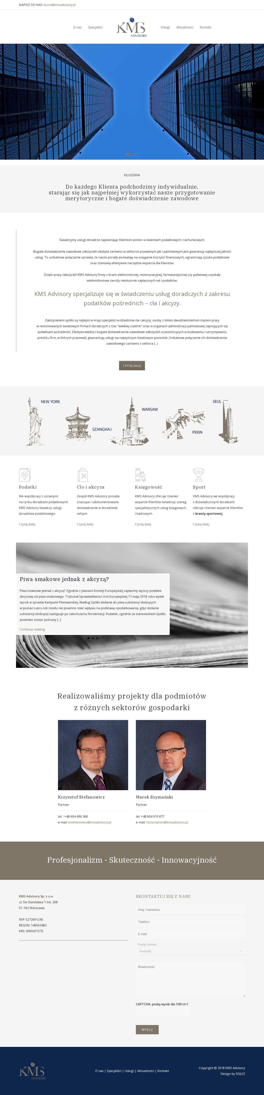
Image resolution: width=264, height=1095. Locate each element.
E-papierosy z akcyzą (49, 579)
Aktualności (145, 1071)
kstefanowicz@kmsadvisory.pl (89, 822)
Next (175, 604)
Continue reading (32, 629)
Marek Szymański (154, 797)
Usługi (129, 1071)
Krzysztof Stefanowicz (81, 797)
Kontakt (163, 1071)
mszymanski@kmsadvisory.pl (167, 822)
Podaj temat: (147, 947)
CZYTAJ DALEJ (132, 365)
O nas (99, 1071)
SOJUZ (240, 1074)
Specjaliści (114, 1071)
